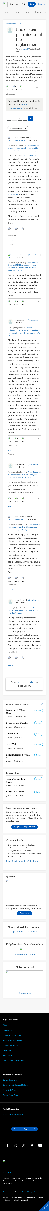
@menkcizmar (33, 600)
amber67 (29, 49)
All (42, 704)
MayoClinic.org (8, 1172)
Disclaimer (7, 1050)
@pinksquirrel (33, 320)
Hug (21, 90)
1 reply (10, 244)
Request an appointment (24, 826)
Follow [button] (38, 710)
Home (6, 12)
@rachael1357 (29, 155)
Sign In (41, 4)
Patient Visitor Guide (10, 1095)
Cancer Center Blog (10, 1080)
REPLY (10, 241)
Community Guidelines (11, 1045)
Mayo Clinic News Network (13, 1114)
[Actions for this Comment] (39, 229)
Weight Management (15, 791)
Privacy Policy (21, 1192)
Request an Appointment (24, 1129)
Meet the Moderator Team (13, 1035)
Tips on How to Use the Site (24, 931)
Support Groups (21, 12)
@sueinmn (19, 519)
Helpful (14, 90)
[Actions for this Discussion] (41, 87)
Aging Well (11, 744)
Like (8, 90)
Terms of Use (8, 1192)
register (32, 682)
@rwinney (13, 194)
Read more (24, 913)
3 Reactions (12, 445)
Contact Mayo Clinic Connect (14, 1061)
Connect (14, 4)
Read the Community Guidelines (22, 861)
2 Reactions (10, 94)
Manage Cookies (33, 1192)
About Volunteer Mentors (12, 1040)
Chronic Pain (12, 733)
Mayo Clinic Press (9, 1090)
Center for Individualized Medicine (15, 1085)
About (5, 1025)
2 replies (11, 454)
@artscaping (20, 140)
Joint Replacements (14, 23)
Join (32, 4)
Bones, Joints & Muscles (17, 722)
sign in (21, 682)
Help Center (7, 1056)
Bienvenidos (25, 992)
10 (30, 118)
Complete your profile (24, 954)
